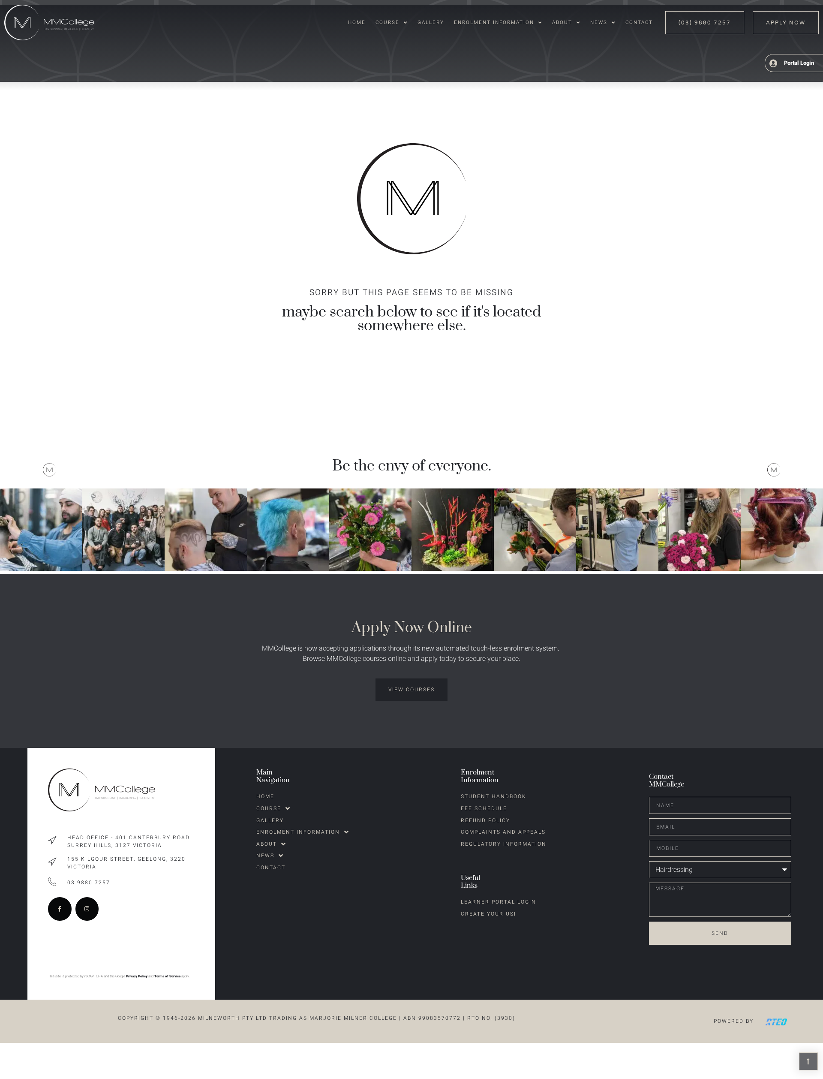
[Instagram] (87, 909)
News (598, 22)
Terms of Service (167, 976)
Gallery (431, 22)
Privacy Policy (136, 976)
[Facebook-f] (60, 909)
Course (387, 22)
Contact (639, 22)
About (562, 22)
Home (357, 22)
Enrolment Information (494, 22)
